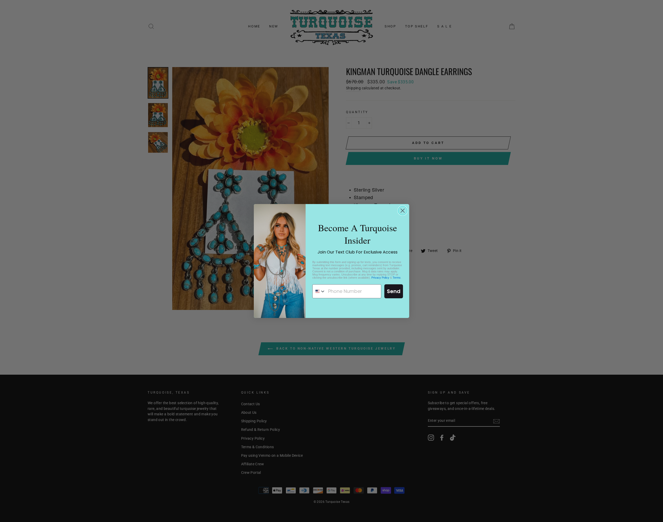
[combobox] (319, 291)
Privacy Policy (380, 277)
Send (393, 291)
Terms (397, 277)
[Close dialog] (402, 210)
